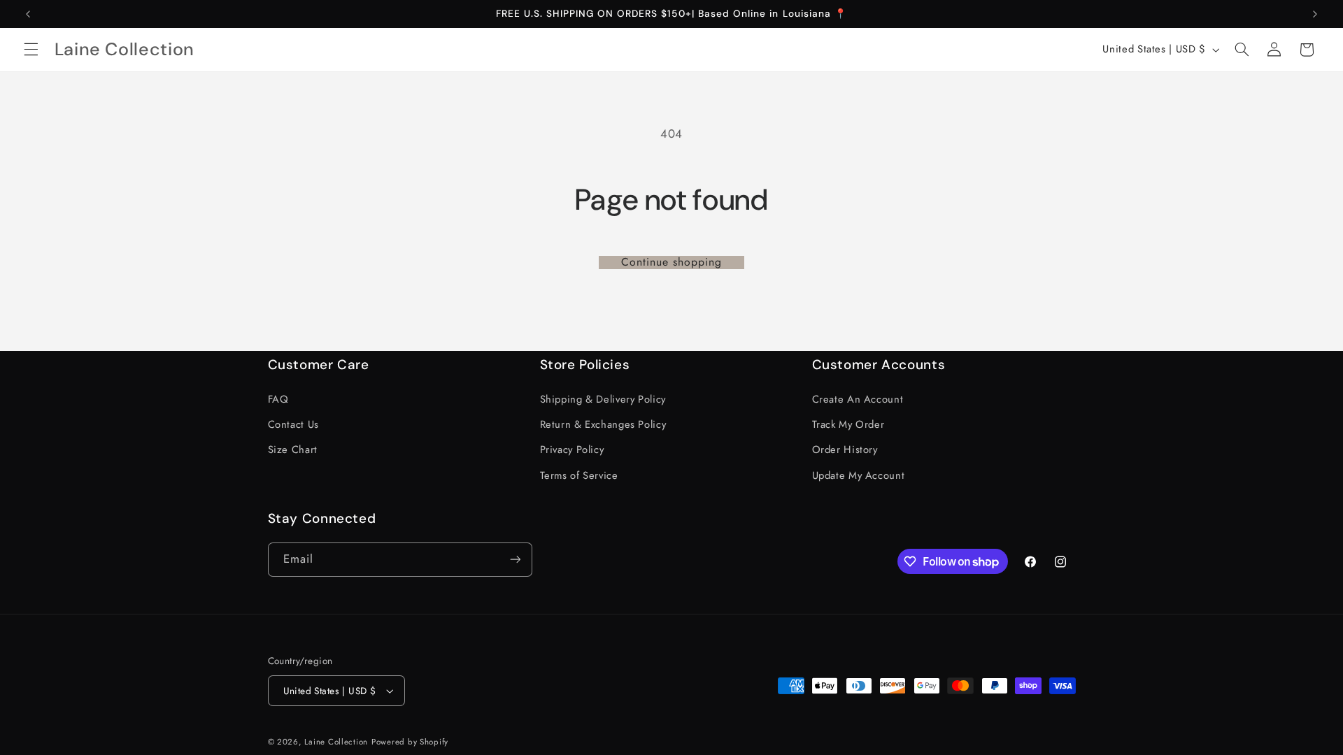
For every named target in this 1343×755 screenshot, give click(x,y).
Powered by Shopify (409, 741)
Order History (845, 449)
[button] (31, 50)
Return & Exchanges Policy (603, 424)
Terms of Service (579, 475)
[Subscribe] (515, 559)
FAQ (278, 399)
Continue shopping (672, 262)
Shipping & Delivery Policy (603, 399)
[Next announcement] (1315, 14)
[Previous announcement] (28, 14)
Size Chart (293, 449)
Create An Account (858, 399)
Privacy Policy (572, 449)
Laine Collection (336, 741)
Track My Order (848, 424)
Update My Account (858, 475)
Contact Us (293, 424)
